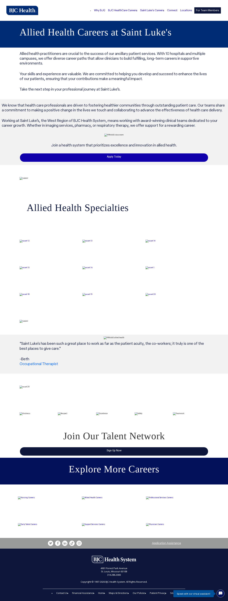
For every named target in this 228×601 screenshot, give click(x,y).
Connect (172, 10)
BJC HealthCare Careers (122, 10)
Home (101, 593)
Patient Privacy (158, 593)
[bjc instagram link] (79, 543)
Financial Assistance (83, 593)
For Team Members (207, 10)
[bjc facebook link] (57, 543)
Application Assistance (166, 543)
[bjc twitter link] (50, 543)
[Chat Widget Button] (220, 593)
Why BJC (99, 10)
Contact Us (62, 593)
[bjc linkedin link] (65, 543)
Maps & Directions (118, 593)
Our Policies (139, 593)
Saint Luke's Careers (152, 10)
